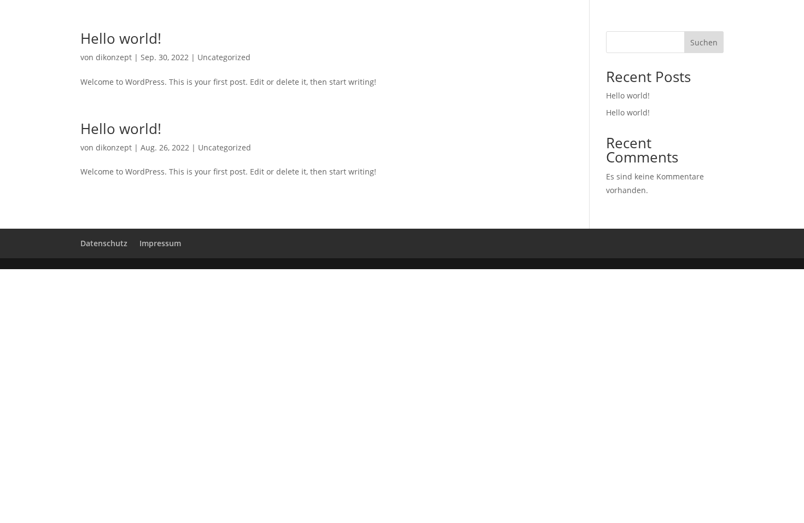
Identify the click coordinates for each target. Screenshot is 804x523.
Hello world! (120, 38)
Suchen (704, 42)
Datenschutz (103, 243)
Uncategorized (223, 57)
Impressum (160, 243)
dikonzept (114, 57)
